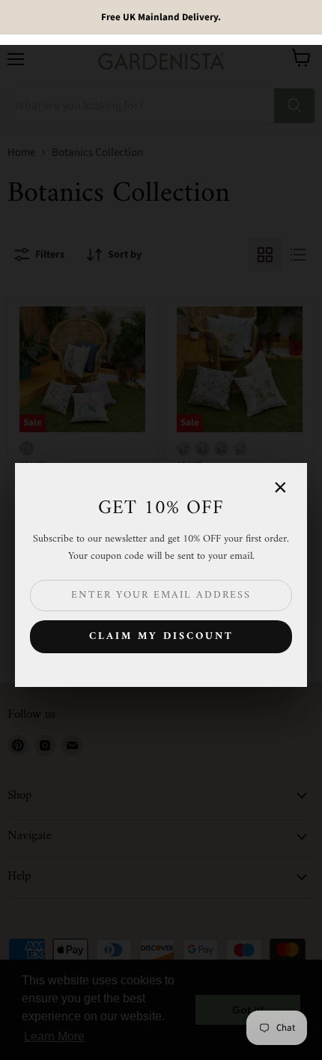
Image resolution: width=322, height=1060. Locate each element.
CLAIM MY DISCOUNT (161, 636)
